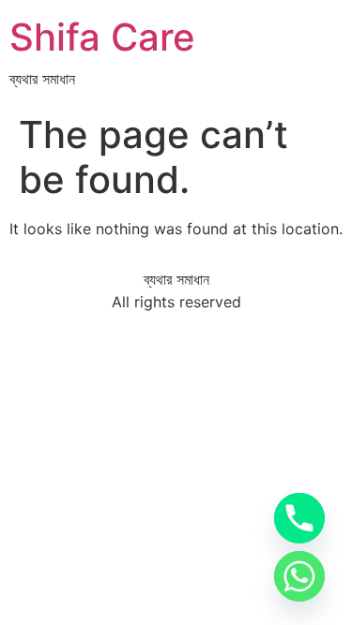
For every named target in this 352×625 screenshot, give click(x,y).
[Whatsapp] (299, 576)
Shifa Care (102, 37)
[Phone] (299, 518)
